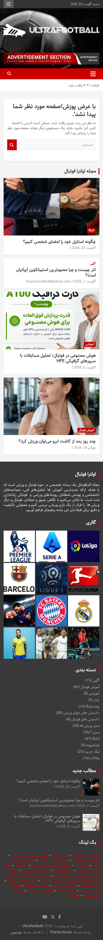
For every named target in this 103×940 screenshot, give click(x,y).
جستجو (12, 144)
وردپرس (15, 932)
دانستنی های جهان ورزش (81, 712)
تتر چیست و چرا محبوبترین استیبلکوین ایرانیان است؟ (56, 272)
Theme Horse (61, 932)
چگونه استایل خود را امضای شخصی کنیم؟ (59, 241)
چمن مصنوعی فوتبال (22, 880)
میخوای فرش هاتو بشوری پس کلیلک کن (53, 873)
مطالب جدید (84, 770)
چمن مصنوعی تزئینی (54, 860)
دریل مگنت (60, 855)
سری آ (95, 732)
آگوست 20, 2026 (84, 248)
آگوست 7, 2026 (85, 281)
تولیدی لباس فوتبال (85, 860)
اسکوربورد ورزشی (65, 885)
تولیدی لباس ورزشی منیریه (29, 855)
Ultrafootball (32, 926)
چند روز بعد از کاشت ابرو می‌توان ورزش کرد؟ (57, 441)
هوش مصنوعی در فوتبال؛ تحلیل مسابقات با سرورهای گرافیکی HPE (58, 358)
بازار (96, 699)
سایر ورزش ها (89, 725)
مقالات (94, 758)
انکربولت (21, 865)
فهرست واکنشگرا (9, 4)
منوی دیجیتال (63, 870)
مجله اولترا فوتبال (80, 171)
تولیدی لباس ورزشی (36, 870)
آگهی (93, 264)
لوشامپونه (92, 745)
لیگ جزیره (92, 751)
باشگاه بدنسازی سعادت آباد (51, 865)
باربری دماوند (67, 890)
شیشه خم (81, 865)
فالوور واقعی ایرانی (40, 890)
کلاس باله (73, 895)
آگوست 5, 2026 (85, 367)
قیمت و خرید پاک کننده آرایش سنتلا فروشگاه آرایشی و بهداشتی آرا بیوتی (53, 878)
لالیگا (91, 230)
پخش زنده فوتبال (36, 885)
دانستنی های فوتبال (85, 719)
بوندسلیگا (92, 706)
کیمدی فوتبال (89, 885)
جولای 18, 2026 (85, 447)
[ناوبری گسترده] (93, 73)
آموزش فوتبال (86, 430)
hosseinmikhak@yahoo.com (48, 281)
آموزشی (90, 344)
